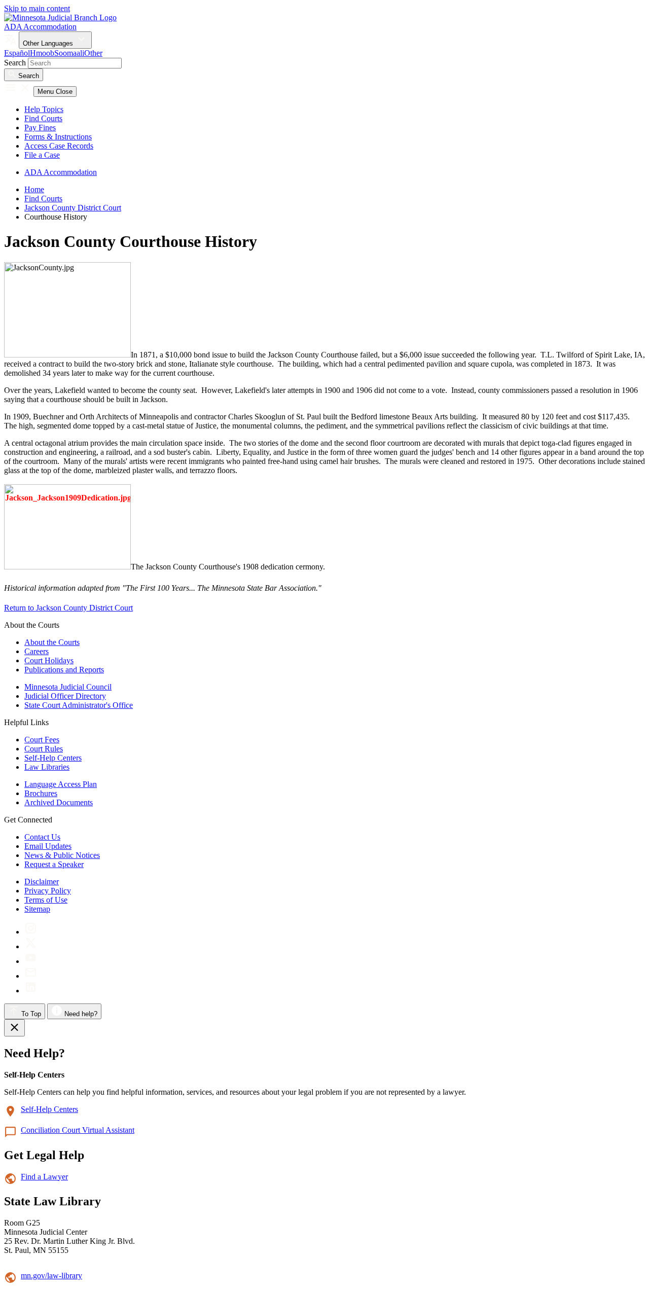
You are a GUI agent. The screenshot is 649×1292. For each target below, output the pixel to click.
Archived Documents (58, 802)
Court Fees (41, 739)
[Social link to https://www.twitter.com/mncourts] (30, 946)
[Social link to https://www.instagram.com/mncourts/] (30, 931)
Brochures (40, 793)
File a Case (42, 155)
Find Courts (43, 118)
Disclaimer (41, 881)
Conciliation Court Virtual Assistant (77, 1130)
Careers (36, 651)
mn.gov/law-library (51, 1275)
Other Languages (49, 43)
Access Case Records (58, 145)
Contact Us (42, 837)
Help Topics (43, 109)
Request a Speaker (54, 864)
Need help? (79, 1014)
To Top (30, 1014)
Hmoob (42, 53)
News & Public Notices (62, 855)
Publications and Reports (64, 669)
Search (15, 62)
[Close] (14, 1027)
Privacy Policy (47, 890)
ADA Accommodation (40, 26)
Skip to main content (37, 8)
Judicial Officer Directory (65, 696)
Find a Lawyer (44, 1176)
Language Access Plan (60, 784)
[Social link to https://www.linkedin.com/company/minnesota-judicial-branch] (30, 990)
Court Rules (43, 748)
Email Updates (47, 846)
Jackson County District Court (72, 207)
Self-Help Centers (53, 757)
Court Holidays (49, 660)
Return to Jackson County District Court (68, 607)
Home (34, 189)
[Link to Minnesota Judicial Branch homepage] (60, 17)
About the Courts (52, 642)
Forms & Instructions (58, 136)
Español (17, 53)
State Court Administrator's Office (78, 705)
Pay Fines (40, 127)
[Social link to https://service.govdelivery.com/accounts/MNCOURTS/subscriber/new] (30, 976)
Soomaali (69, 53)
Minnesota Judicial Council (68, 687)
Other (93, 53)
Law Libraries (46, 767)
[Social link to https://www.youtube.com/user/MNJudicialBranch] (30, 961)
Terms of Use (45, 899)
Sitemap (37, 909)
